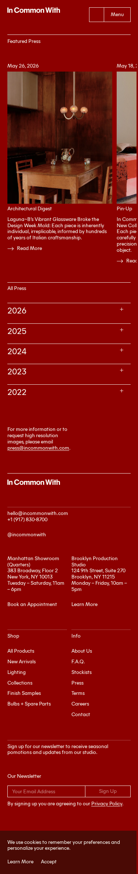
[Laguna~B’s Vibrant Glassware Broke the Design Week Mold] (59, 138)
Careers (80, 704)
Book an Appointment (32, 604)
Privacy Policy (106, 804)
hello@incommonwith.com (37, 513)
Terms (78, 693)
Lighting (16, 672)
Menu (117, 14)
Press (77, 683)
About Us (81, 651)
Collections (19, 683)
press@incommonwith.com (38, 448)
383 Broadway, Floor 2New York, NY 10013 (32, 573)
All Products (20, 651)
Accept (46, 862)
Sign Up (108, 791)
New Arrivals (21, 662)
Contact (80, 714)
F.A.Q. (78, 662)
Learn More (18, 862)
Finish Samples (24, 693)
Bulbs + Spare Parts (29, 704)
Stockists (81, 672)
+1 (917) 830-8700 (27, 519)
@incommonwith (26, 535)
